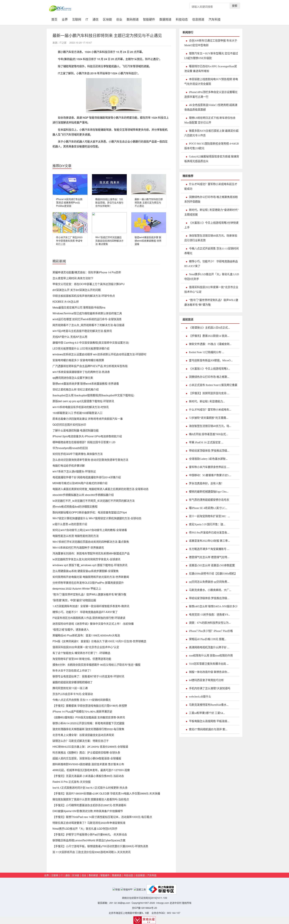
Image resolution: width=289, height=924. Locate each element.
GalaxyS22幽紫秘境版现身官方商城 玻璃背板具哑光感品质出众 (211, 159)
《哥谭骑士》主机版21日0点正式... (209, 327)
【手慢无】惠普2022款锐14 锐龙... (209, 335)
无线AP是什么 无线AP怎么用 (70, 337)
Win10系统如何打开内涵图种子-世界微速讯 (78, 547)
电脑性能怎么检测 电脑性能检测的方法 (76, 536)
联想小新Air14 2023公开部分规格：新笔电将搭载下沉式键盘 (88, 723)
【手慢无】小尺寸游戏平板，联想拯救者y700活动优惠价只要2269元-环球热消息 (100, 846)
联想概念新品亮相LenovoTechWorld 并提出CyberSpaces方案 (89, 840)
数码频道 (133, 19)
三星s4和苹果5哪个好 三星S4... (207, 713)
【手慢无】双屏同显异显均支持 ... (209, 393)
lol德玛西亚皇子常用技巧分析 (206, 680)
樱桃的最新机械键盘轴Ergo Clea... (208, 491)
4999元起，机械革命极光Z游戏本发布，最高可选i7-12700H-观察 (91, 770)
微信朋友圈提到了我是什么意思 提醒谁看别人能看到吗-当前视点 (91, 799)
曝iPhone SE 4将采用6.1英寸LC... (208, 508)
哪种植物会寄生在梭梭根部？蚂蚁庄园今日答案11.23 (84, 442)
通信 (95, 19)
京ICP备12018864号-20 (144, 907)
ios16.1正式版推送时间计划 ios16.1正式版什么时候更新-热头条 (90, 787)
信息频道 (198, 19)
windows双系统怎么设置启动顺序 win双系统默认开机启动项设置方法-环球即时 (99, 354)
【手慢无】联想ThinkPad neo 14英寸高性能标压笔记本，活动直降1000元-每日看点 (102, 817)
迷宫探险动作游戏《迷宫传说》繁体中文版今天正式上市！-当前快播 (93, 624)
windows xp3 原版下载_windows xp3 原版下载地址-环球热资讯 (90, 565)
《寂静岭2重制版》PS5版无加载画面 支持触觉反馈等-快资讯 (89, 717)
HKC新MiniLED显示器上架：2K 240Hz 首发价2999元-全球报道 (90, 747)
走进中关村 (175, 902)
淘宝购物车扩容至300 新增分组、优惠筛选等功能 (82, 659)
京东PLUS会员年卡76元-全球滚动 (73, 694)
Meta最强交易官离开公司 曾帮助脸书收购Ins (79, 307)
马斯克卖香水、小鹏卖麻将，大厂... (210, 590)
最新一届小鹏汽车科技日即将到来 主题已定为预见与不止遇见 (149, 202)
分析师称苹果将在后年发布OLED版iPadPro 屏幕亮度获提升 (88, 583)
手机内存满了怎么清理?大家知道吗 (209, 688)
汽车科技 (215, 19)
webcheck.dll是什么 (200, 696)
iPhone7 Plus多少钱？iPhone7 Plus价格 (211, 631)
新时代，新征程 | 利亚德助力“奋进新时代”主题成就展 (211, 212)
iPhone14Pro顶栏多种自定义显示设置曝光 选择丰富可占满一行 (210, 94)
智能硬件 (149, 19)
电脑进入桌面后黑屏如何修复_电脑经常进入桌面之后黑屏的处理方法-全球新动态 (101, 489)
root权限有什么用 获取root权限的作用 (211, 655)
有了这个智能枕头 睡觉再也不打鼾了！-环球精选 (81, 653)
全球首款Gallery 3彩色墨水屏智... (208, 458)
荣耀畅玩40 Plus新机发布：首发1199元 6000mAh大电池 (86, 635)
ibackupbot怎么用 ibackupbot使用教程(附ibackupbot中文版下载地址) (93, 395)
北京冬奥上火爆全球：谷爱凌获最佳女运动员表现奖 (83, 735)
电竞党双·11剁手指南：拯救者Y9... (209, 614)
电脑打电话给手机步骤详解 (69, 465)
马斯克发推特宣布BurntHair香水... (208, 704)
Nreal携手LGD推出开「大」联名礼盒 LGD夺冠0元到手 (85, 828)
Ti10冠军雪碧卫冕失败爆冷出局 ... (209, 663)
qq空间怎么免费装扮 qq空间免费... (209, 581)
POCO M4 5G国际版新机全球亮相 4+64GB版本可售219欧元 (211, 146)
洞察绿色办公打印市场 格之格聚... (209, 376)
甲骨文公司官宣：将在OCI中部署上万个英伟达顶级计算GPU (89, 284)
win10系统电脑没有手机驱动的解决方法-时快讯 (81, 407)
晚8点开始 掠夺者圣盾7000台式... (208, 434)
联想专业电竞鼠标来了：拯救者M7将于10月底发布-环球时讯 (88, 676)
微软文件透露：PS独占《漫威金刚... (210, 344)
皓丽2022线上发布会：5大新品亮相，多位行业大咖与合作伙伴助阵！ (109, 202)
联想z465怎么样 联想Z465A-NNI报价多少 (213, 606)
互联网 (76, 19)
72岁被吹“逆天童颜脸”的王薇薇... (208, 417)
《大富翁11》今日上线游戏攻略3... (209, 368)
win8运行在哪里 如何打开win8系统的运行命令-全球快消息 (87, 319)
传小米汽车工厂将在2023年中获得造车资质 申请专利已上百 (69, 241)
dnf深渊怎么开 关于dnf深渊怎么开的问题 (77, 290)
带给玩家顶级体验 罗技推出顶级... (209, 450)
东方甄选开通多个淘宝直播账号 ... (209, 549)
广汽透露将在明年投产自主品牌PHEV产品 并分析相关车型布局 (90, 366)
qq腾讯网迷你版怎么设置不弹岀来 (73, 378)
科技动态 (182, 19)
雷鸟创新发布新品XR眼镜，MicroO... (211, 360)
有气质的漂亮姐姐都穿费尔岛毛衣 (209, 499)
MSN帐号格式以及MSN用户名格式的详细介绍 (80, 483)
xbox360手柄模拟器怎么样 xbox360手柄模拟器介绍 (83, 495)
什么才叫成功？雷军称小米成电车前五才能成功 (210, 186)
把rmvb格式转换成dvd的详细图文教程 (75, 506)
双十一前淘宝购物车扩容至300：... (209, 516)
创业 (119, 19)
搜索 (234, 6)
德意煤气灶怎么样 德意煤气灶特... (209, 557)
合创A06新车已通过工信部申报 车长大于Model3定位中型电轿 (210, 43)
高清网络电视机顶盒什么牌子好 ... (209, 647)
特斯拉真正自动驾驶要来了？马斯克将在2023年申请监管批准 (89, 823)
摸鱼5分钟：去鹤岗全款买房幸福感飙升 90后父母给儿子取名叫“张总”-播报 (96, 665)
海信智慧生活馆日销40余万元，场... (210, 426)
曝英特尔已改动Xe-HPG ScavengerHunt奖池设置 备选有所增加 (210, 68)
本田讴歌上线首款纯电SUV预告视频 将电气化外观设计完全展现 (211, 81)
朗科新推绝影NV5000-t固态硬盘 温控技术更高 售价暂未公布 (88, 764)
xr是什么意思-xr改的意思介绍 (70, 524)
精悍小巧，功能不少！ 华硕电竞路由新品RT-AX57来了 (85, 612)
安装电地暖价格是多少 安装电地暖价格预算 (78, 360)
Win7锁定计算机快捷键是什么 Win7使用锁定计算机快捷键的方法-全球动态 (97, 518)
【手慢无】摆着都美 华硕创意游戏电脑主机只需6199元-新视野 (90, 706)
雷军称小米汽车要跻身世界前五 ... (209, 467)
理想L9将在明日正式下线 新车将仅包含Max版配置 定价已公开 (209, 120)
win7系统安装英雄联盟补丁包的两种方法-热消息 (81, 372)
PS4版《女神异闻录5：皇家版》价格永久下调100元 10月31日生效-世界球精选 (99, 641)
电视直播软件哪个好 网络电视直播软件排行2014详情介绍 (87, 477)
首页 (55, 19)
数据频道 (165, 19)
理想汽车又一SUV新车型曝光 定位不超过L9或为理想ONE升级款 (211, 56)
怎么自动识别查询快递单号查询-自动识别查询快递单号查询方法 (90, 460)
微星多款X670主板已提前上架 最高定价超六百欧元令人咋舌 (211, 133)
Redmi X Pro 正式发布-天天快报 (72, 782)
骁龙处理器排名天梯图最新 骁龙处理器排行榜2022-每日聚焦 (88, 729)
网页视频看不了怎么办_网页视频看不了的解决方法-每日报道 (88, 325)
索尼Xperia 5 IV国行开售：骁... (207, 524)
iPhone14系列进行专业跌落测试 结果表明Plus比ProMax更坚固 (69, 202)
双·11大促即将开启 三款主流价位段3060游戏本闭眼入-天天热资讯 (92, 852)
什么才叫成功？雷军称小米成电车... (210, 409)
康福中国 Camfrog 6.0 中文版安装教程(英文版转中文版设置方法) (91, 342)
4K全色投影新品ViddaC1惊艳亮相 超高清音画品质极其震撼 (210, 107)
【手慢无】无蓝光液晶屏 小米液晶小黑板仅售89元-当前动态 (88, 776)
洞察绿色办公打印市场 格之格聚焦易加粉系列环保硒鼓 (211, 199)
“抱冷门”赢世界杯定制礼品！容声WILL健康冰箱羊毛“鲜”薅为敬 (89, 594)
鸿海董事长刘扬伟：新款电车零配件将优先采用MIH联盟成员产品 (91, 553)
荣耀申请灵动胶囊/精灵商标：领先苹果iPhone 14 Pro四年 (87, 272)
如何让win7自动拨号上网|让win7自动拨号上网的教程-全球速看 (90, 530)
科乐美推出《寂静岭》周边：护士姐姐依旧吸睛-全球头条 (86, 752)
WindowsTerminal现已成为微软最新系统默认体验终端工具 (87, 313)
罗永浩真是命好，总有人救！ (206, 483)
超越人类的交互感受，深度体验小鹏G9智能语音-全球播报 (87, 758)
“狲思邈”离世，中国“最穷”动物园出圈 (74, 600)
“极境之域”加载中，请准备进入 (71, 629)
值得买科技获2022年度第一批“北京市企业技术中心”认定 (86, 647)
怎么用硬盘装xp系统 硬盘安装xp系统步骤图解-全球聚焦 (86, 571)
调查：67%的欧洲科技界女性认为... (210, 622)
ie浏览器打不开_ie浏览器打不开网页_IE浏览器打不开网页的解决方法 (94, 501)
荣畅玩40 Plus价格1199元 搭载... (207, 639)
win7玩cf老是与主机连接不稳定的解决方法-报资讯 (82, 331)
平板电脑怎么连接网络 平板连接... (209, 721)
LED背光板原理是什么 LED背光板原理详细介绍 (81, 348)
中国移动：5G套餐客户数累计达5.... (210, 475)
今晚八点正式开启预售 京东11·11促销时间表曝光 (82, 700)
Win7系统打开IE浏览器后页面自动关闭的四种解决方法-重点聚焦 (109, 241)
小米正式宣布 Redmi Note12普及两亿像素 (213, 385)
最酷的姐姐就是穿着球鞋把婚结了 (73, 682)
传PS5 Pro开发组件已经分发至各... (209, 532)
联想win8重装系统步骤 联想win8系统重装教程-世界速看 (148, 241)
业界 (65, 19)
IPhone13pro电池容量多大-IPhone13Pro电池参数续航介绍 (87, 436)
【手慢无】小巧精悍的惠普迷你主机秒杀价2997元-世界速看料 (89, 805)
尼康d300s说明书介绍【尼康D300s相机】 (213, 573)
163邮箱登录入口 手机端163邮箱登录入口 (77, 413)
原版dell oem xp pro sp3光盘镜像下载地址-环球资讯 (83, 401)
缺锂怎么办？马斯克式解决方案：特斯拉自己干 (81, 741)
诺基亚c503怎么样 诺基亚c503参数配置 (212, 565)
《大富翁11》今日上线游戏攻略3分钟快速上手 (211, 225)
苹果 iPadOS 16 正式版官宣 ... (206, 442)
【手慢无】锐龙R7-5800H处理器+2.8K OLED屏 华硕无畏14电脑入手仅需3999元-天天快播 (106, 793)
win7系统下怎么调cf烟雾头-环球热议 (74, 471)
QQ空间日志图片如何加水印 (69, 424)
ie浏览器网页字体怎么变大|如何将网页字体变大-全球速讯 (86, 559)
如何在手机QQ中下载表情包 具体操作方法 (78, 454)
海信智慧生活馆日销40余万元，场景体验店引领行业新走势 (210, 238)
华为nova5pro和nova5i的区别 (70, 448)
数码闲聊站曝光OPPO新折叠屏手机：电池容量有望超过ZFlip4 (90, 512)
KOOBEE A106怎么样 (66, 301)
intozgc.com (162, 902)
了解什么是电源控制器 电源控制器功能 (76, 430)
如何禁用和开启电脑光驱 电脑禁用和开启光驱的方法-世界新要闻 (91, 577)
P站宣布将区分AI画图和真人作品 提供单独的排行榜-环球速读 (89, 618)
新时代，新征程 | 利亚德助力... (207, 401)
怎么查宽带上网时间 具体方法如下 (73, 278)
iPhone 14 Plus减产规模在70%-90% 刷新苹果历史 (82, 711)
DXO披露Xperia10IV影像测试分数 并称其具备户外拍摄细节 (88, 811)
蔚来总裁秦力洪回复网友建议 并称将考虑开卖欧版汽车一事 (88, 419)
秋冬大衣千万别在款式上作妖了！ (73, 670)
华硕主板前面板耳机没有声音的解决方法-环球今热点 (84, 296)
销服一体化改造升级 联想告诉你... (209, 672)
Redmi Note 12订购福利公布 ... (206, 352)
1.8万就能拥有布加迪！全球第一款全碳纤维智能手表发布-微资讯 (91, 606)
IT (86, 19)
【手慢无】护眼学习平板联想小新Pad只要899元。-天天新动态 (90, 834)
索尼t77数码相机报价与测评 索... (208, 729)
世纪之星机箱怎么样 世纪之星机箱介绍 (76, 389)
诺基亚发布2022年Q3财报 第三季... (209, 540)
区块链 (107, 19)
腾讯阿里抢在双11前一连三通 (70, 688)
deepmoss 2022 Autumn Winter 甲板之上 (77, 588)
